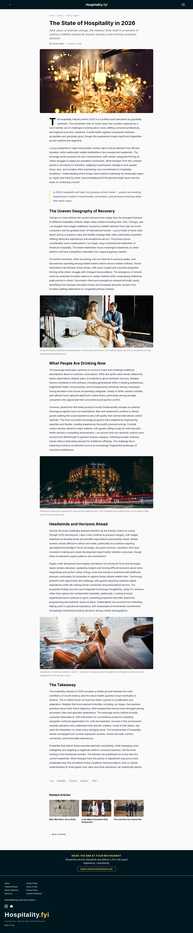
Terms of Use (31, 887)
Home (51, 15)
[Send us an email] (11, 906)
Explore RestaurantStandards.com (97, 869)
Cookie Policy (31, 883)
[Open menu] (183, 4)
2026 (94, 781)
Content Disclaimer (34, 893)
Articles (60, 15)
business (84, 781)
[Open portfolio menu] (9, 4)
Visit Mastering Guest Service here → (21, 900)
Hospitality (96, 5)
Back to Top (9, 925)
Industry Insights (72, 15)
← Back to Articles (57, 834)
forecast (73, 781)
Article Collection (11, 890)
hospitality (61, 781)
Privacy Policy (32, 890)
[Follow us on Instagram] (6, 906)
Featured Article (11, 887)
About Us (8, 893)
